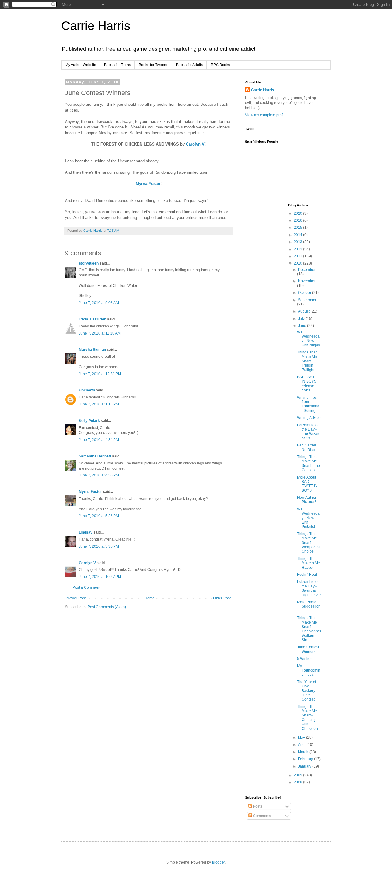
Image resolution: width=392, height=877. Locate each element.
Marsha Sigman (92, 349)
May (302, 737)
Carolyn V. (87, 563)
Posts (257, 806)
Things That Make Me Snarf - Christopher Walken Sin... (309, 629)
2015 (298, 227)
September (307, 300)
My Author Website (80, 65)
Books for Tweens (153, 65)
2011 (298, 256)
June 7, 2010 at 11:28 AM (100, 333)
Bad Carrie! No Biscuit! (308, 447)
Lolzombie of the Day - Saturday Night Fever (309, 588)
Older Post (222, 598)
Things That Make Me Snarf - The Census (308, 463)
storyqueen (89, 263)
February (306, 759)
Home (150, 598)
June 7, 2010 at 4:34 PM (99, 440)
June (302, 326)
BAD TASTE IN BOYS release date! (307, 383)
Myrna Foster (148, 183)
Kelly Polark (89, 421)
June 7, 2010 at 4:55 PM (99, 475)
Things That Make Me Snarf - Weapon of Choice (308, 543)
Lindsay (85, 532)
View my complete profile (266, 115)
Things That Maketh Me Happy (308, 563)
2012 (298, 249)
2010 (298, 263)
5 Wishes (304, 659)
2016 (298, 220)
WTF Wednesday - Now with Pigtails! (308, 518)
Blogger (218, 862)
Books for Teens (117, 65)
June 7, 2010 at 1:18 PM (99, 404)
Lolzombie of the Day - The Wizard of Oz (309, 431)
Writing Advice (309, 418)
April (302, 744)
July (302, 318)
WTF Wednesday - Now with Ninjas (308, 338)
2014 (298, 235)
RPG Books (220, 65)
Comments (261, 816)
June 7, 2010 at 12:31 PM (100, 374)
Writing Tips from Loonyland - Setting (308, 404)
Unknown (87, 390)
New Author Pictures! (306, 499)
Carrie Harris (95, 25)
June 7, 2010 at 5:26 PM (99, 516)
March (303, 752)
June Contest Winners (308, 649)
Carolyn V (195, 144)
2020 (298, 213)
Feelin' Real (307, 574)
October (305, 292)
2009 (298, 775)
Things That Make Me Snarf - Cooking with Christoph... (309, 718)
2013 (298, 242)
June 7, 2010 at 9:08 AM (99, 303)
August (304, 311)
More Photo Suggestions (309, 606)
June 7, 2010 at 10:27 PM (100, 577)
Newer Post (76, 598)
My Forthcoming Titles (308, 670)
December (306, 270)
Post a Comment (86, 587)
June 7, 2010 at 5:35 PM (99, 546)
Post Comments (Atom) (107, 607)
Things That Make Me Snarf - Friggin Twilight (307, 361)
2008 (298, 782)
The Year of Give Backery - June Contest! (307, 691)
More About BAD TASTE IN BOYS (307, 484)
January (305, 766)
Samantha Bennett (95, 456)
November (306, 281)
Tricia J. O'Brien (92, 319)
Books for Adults (189, 65)
